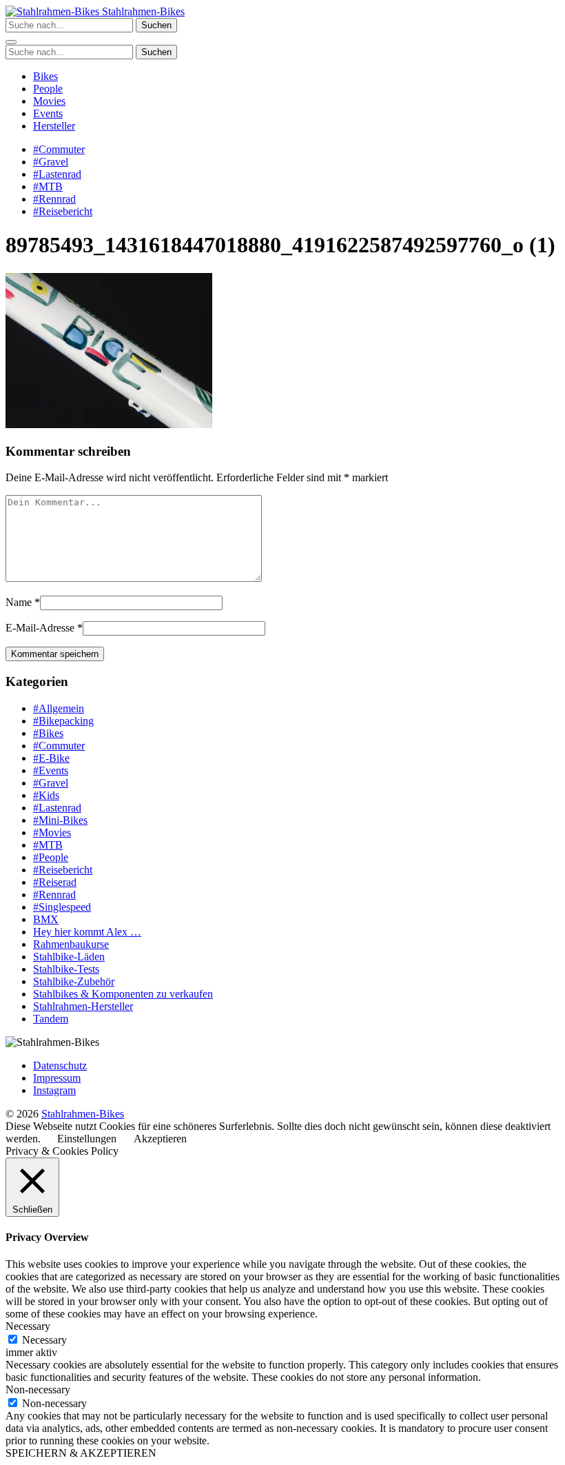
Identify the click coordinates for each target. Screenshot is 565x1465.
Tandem (50, 1018)
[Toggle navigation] (11, 42)
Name (19, 602)
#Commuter (59, 149)
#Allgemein (58, 708)
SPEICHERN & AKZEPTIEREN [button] (81, 1453)
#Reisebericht (62, 211)
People (48, 88)
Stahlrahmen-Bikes (142, 11)
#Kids (46, 795)
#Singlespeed (62, 907)
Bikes (45, 76)
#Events (50, 770)
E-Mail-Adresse (40, 628)
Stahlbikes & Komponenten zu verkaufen (123, 994)
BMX (46, 919)
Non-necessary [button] (38, 1389)
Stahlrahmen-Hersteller (83, 1006)
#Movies (52, 832)
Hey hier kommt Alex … (87, 932)
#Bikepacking (63, 721)
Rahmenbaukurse (71, 944)
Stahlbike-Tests (66, 969)
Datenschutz (60, 1065)
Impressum (57, 1078)
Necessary (44, 1340)
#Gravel (50, 162)
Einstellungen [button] (86, 1138)
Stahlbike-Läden (69, 956)
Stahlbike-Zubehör (73, 981)
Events (48, 113)
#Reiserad (54, 882)
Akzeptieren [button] (160, 1138)
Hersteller (54, 126)
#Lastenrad (57, 174)
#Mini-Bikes (60, 820)
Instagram (54, 1090)
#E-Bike (51, 758)
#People (50, 857)
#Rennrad (54, 199)
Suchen (156, 25)
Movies (49, 101)
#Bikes (48, 733)
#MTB (48, 186)
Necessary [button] (28, 1326)
